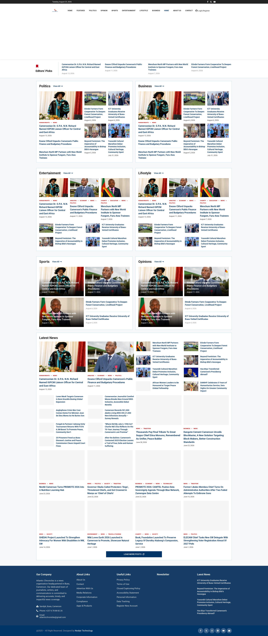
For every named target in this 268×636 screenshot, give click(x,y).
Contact (189, 11)
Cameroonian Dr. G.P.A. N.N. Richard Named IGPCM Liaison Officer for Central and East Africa (81, 67)
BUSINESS (156, 11)
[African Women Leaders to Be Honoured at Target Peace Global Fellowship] (143, 386)
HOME (70, 11)
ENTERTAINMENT (128, 11)
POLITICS (92, 11)
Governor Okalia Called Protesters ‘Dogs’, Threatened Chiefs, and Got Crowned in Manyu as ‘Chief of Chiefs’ (108, 490)
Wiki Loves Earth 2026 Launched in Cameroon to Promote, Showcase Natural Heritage (108, 540)
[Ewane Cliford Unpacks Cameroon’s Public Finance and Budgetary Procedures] (111, 364)
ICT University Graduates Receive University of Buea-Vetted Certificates (114, 227)
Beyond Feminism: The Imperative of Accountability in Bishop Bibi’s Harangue (68, 241)
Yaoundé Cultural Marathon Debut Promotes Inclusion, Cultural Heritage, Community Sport (117, 146)
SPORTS (115, 11)
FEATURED (81, 11)
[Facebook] (207, 2)
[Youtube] (214, 2)
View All (56, 86)
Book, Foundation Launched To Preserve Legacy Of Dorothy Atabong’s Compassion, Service (156, 540)
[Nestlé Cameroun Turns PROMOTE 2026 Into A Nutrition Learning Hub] (62, 472)
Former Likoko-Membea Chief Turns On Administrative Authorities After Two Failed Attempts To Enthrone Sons (205, 490)
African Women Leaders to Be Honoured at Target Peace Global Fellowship (166, 385)
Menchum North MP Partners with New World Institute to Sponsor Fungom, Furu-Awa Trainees (168, 67)
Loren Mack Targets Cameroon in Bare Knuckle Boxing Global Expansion (69, 399)
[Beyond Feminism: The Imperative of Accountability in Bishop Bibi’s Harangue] (46, 241)
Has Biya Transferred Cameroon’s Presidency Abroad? (210, 371)
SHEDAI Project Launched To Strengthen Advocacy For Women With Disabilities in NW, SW (61, 540)
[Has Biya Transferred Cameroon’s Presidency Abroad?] (191, 372)
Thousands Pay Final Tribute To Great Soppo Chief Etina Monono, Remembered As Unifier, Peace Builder (158, 435)
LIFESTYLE (144, 11)
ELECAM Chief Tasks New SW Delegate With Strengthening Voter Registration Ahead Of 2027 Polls (206, 540)
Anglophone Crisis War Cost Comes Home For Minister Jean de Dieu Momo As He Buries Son (70, 413)
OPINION (104, 11)
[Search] (214, 11)
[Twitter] (211, 2)
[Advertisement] (134, 34)
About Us (177, 11)
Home (166, 11)
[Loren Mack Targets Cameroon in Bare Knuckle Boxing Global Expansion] (46, 400)
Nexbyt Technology (84, 630)
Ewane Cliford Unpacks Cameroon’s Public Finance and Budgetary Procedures (83, 209)
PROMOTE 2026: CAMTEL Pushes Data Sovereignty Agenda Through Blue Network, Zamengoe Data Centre (157, 490)
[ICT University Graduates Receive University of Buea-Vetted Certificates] (93, 228)
